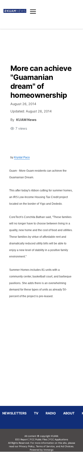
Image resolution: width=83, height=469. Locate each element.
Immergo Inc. (48, 460)
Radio (51, 413)
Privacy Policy (27, 446)
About (68, 413)
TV (36, 413)
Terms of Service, (45, 446)
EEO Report (21, 439)
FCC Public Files (38, 439)
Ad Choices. (67, 446)
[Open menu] (33, 11)
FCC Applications (58, 439)
